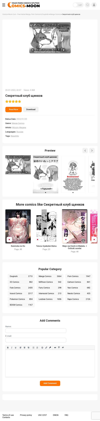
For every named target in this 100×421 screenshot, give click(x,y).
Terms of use (8, 415)
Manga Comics (18, 123)
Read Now (13, 109)
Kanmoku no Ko (18, 246)
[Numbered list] (37, 347)
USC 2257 (42, 415)
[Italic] (11, 347)
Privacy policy (26, 415)
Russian (19, 132)
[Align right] (28, 347)
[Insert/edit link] (46, 347)
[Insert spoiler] (59, 347)
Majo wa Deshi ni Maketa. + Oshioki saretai (74, 247)
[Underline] (15, 347)
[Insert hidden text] (63, 347)
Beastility (15, 136)
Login (94, 5)
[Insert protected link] (50, 347)
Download (30, 109)
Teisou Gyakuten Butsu (46, 246)
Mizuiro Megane (19, 127)
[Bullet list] (33, 347)
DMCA (55, 415)
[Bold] (8, 347)
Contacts (6, 417)
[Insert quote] (55, 347)
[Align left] (20, 347)
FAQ (66, 415)
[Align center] (24, 347)
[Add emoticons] (42, 347)
